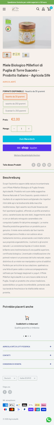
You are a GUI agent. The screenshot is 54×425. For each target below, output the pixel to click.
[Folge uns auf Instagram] (10, 392)
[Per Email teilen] (49, 165)
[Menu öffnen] (4, 9)
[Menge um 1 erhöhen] (29, 129)
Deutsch (7, 378)
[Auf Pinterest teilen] (39, 165)
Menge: (6, 128)
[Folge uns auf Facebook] (5, 392)
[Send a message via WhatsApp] (49, 420)
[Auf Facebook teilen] (33, 165)
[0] (49, 9)
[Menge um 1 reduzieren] (14, 129)
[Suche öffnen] (37, 9)
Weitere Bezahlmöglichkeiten (27, 155)
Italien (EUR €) (25, 378)
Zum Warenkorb (27, 139)
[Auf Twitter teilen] (44, 165)
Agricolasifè (9, 82)
